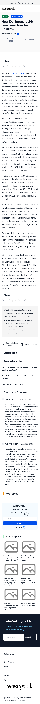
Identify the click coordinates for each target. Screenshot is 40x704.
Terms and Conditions (18, 700)
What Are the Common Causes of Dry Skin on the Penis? (28, 581)
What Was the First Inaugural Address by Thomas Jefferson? (11, 558)
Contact (7, 669)
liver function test (18, 73)
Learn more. (30, 3)
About (6, 666)
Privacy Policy (6, 700)
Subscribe (20, 523)
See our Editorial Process (12, 344)
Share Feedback (31, 344)
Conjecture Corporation (23, 698)
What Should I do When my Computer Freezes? (28, 558)
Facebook (7, 680)
